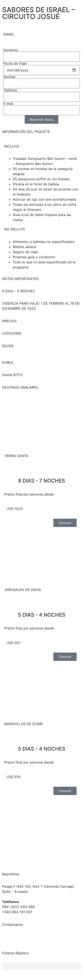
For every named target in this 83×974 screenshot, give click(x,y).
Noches (9, 76)
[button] (41, 966)
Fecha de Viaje (15, 63)
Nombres (10, 50)
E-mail (8, 103)
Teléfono (10, 90)
